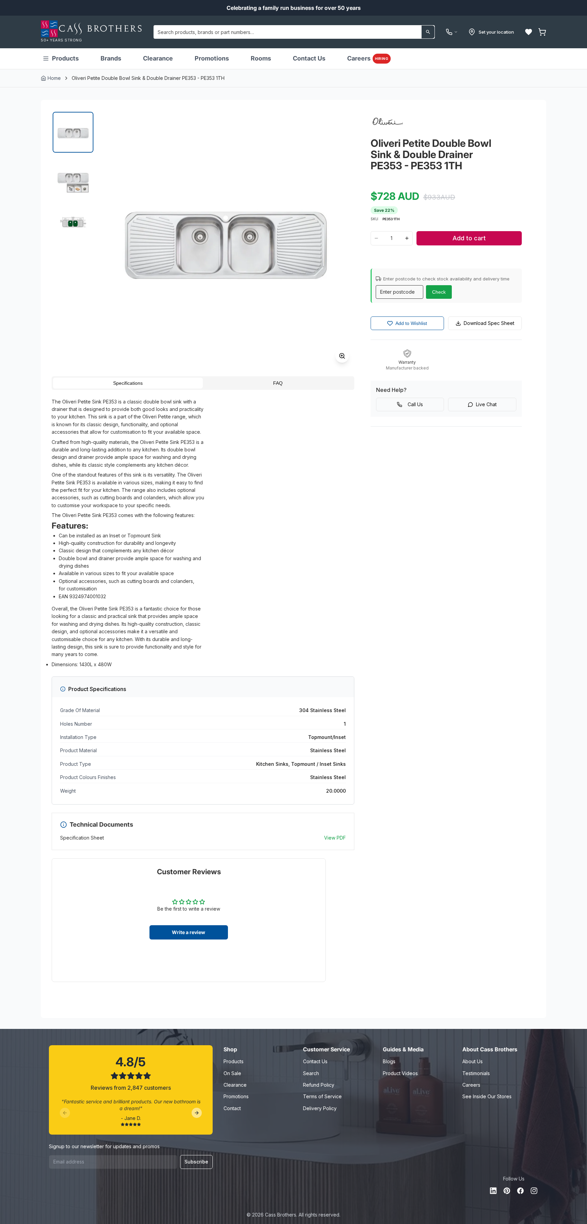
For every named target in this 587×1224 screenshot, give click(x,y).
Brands (111, 58)
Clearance (158, 58)
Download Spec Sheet (489, 323)
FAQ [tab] (278, 383)
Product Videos (400, 1073)
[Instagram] (534, 1191)
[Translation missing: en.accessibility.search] (428, 31)
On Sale (232, 1073)
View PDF (335, 838)
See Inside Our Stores (487, 1096)
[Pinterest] (507, 1191)
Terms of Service (322, 1096)
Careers (367, 58)
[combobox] (294, 32)
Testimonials (476, 1073)
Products (65, 58)
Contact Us (309, 58)
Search (311, 1073)
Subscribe (196, 1162)
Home (54, 78)
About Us (472, 1061)
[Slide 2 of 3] (73, 177)
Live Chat (486, 404)
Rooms (261, 58)
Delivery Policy (320, 1108)
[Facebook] (520, 1191)
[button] (528, 32)
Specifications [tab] (128, 383)
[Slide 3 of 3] (73, 222)
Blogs (389, 1061)
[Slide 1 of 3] (73, 132)
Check (439, 292)
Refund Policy (318, 1085)
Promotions (212, 58)
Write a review (188, 932)
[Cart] (542, 32)
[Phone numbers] (452, 32)
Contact (232, 1108)
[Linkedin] (493, 1191)
